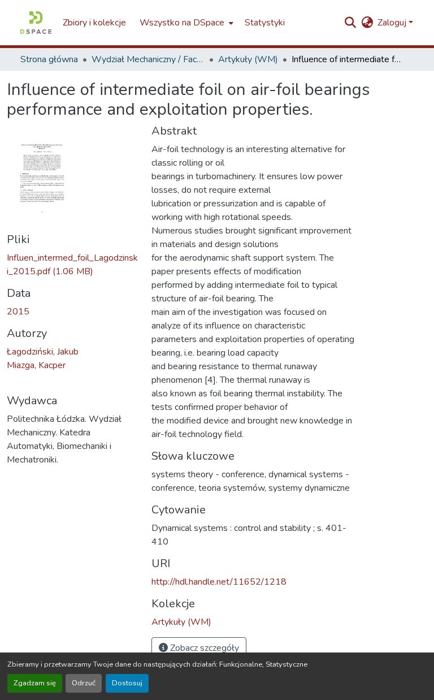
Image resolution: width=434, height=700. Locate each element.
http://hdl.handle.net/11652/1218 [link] (219, 582)
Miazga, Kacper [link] (36, 365)
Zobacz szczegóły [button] (203, 648)
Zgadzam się (35, 683)
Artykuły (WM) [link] (248, 59)
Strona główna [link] (49, 59)
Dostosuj (127, 683)
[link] (72, 264)
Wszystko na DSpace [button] (182, 22)
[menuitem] (185, 22)
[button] (35, 22)
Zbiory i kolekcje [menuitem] (94, 22)
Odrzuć (84, 683)
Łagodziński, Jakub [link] (43, 351)
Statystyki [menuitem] (265, 22)
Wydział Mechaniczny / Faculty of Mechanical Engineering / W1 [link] (148, 59)
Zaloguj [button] (393, 22)
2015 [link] (18, 311)
